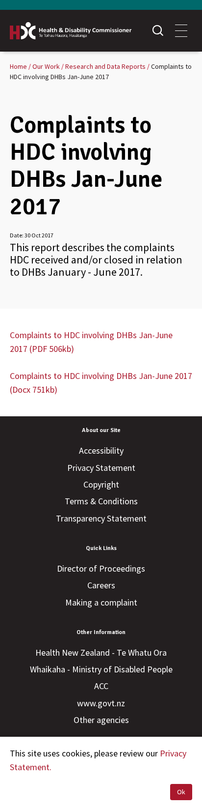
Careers (101, 585)
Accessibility (101, 450)
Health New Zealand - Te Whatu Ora (101, 652)
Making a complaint (101, 602)
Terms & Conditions (101, 501)
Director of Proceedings (101, 568)
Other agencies (101, 719)
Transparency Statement (101, 518)
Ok (181, 791)
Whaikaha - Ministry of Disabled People (101, 669)
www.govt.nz (101, 703)
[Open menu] (181, 31)
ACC (101, 686)
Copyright (101, 484)
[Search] (158, 31)
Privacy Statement (101, 467)
